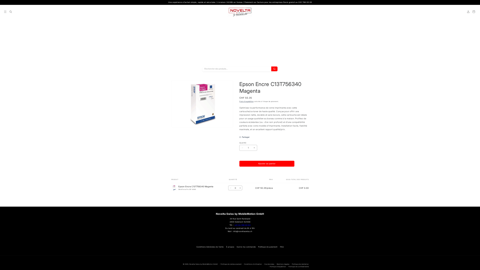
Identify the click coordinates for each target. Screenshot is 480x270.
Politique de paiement (268, 247)
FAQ (282, 247)
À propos (230, 247)
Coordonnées (269, 264)
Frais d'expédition (246, 101)
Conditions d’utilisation (253, 264)
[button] (5, 11)
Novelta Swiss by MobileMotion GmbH (203, 264)
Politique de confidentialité (298, 267)
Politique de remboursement (231, 264)
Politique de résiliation (300, 264)
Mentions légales (283, 264)
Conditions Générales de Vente (210, 247)
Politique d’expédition (278, 267)
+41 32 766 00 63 (242, 225)
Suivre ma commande (246, 247)
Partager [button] (246, 137)
